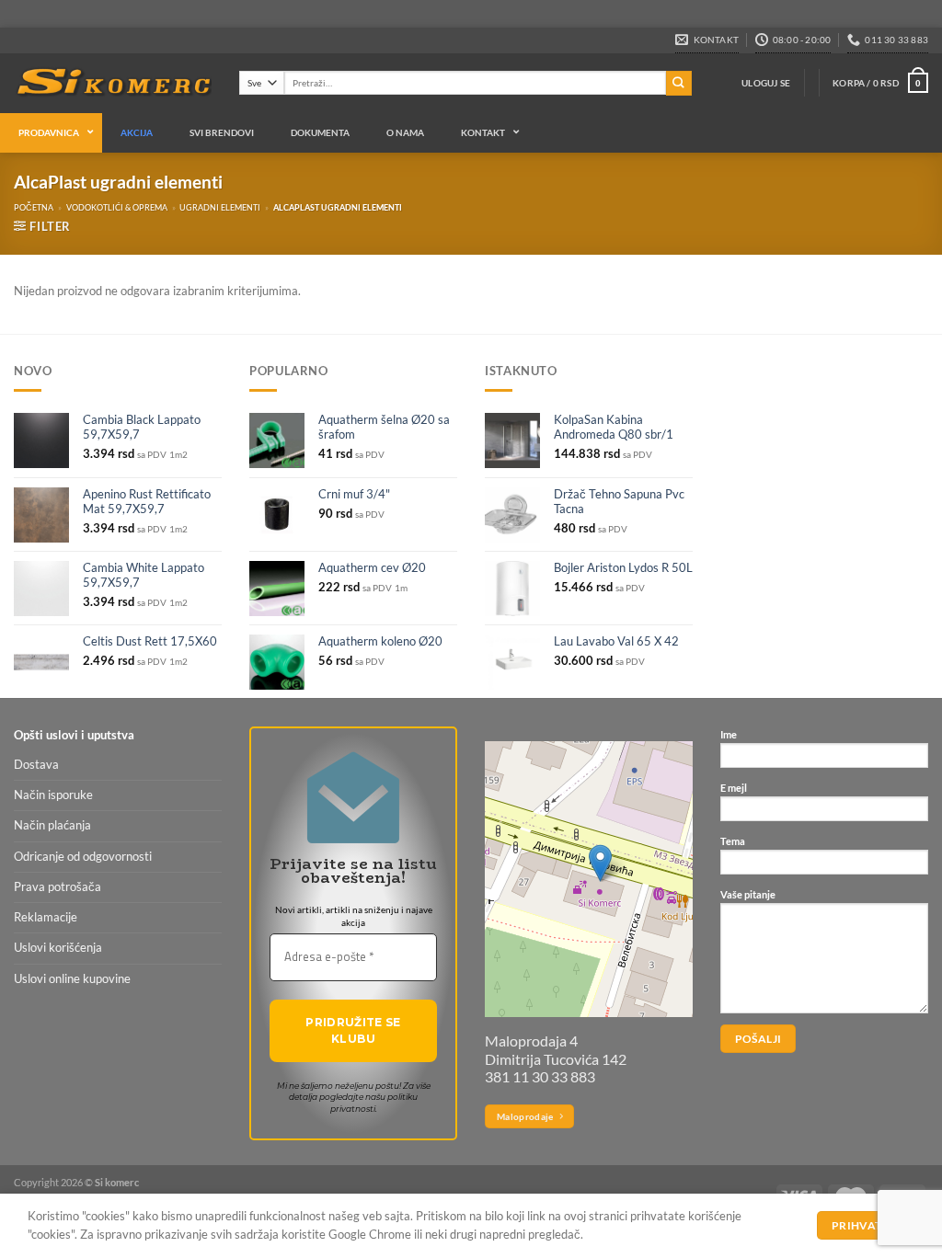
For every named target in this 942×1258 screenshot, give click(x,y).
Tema (732, 841)
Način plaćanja (52, 825)
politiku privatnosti (374, 1103)
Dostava (36, 765)
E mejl (733, 788)
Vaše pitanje (747, 894)
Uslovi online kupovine (72, 979)
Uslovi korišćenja (58, 948)
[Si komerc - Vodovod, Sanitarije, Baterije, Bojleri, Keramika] (113, 83)
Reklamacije (45, 917)
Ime (728, 734)
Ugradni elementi (219, 207)
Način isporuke (53, 795)
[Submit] (679, 83)
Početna (33, 207)
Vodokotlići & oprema (116, 207)
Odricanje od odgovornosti (83, 856)
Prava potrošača (57, 887)
